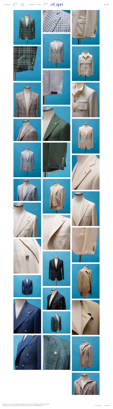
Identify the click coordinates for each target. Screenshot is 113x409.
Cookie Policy (107, 405)
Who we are (15, 4)
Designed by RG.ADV (44, 404)
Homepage (7, 4)
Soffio (39, 4)
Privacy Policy (98, 405)
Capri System (22, 4)
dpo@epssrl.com (39, 405)
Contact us (46, 4)
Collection (32, 4)
